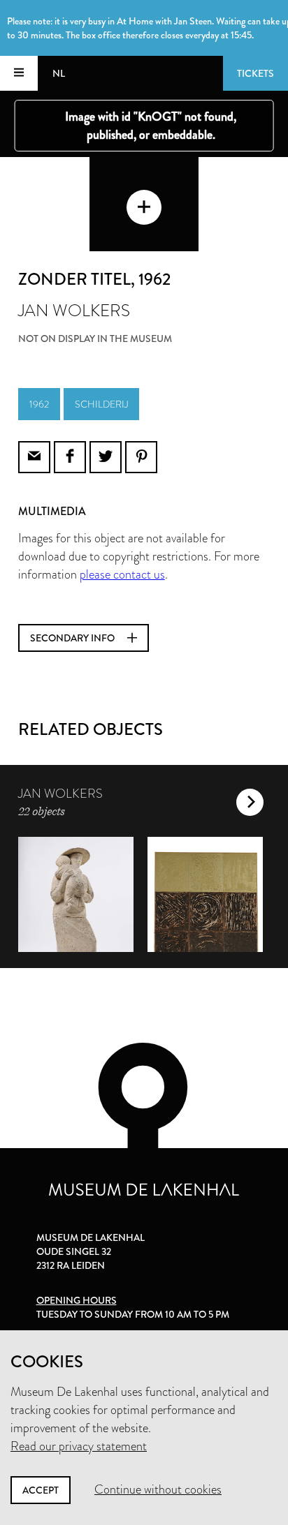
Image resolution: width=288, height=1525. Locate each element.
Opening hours (76, 1300)
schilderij (101, 404)
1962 (39, 404)
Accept (40, 1490)
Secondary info (73, 638)
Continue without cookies (158, 1489)
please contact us (122, 574)
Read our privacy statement (78, 1446)
